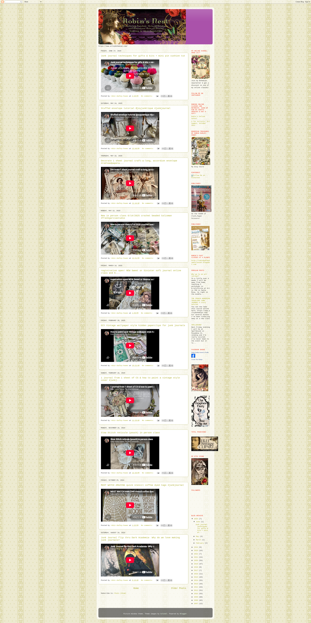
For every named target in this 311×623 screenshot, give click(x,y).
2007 (196, 604)
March (199, 540)
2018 (196, 567)
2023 (196, 550)
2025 (196, 519)
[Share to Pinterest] (171, 96)
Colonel (163, 614)
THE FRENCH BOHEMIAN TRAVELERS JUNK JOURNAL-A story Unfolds (200, 301)
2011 (196, 590)
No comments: (147, 96)
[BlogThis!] (164, 96)
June (198, 522)
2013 (196, 584)
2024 (196, 547)
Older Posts (178, 588)
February (200, 543)
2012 (196, 587)
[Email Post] (157, 96)
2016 (196, 574)
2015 (196, 577)
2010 (196, 594)
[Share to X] (166, 96)
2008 (196, 600)
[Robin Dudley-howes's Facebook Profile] (193, 357)
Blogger (183, 614)
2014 (196, 580)
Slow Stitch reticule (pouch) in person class (130, 432)
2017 (196, 570)
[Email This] (162, 96)
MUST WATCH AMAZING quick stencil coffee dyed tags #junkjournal (142, 485)
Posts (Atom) (120, 593)
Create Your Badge (197, 359)
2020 (196, 560)
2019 (196, 564)
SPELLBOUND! (196, 325)
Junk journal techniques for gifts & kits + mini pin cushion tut (143, 56)
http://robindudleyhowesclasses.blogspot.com (200, 262)
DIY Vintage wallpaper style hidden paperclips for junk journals (143, 325)
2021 (196, 557)
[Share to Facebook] (169, 96)
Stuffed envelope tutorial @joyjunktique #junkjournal (135, 108)
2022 (196, 554)
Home (136, 588)
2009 (196, 597)
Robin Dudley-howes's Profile (200, 352)
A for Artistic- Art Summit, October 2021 (200, 123)
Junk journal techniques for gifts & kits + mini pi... (201, 528)
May (198, 536)
